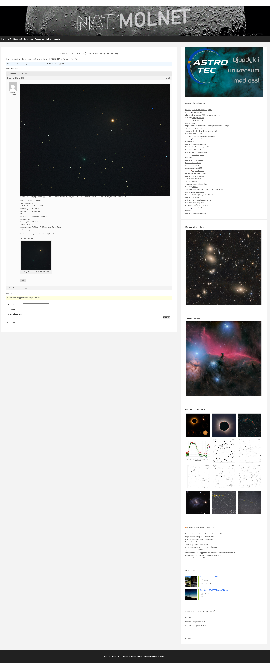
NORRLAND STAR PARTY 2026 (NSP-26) (214, 590)
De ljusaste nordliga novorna (195, 173)
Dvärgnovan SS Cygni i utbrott (196, 152)
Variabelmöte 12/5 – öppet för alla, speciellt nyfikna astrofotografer (210, 553)
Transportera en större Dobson (196, 184)
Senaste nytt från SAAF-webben (200, 527)
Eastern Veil (189, 142)
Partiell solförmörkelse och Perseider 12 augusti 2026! (204, 534)
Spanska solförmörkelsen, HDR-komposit (200, 136)
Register (15, 322)
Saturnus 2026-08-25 (193, 163)
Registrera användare (43, 39)
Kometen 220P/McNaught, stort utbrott (199, 205)
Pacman (188, 211)
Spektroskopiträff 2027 (193, 168)
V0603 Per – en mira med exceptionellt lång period (204, 189)
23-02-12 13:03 (52, 64)
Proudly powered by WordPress (155, 656)
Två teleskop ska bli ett (193, 179)
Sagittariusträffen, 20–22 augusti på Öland (201, 547)
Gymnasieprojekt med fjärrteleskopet (199, 539)
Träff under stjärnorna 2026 (209, 577)
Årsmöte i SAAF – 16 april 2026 (196, 558)
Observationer (16, 59)
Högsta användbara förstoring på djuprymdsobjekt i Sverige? (207, 126)
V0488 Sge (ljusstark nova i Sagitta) (198, 110)
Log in (8, 322)
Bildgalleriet (18, 39)
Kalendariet (28, 39)
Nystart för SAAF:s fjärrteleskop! (196, 542)
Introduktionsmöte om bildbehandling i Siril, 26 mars (204, 555)
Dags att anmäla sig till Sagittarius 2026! (200, 537)
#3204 (168, 78)
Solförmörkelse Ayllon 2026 (195, 120)
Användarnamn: (14, 305)
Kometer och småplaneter (32, 59)
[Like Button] (23, 280)
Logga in (57, 39)
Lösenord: (11, 310)
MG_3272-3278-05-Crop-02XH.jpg (36, 272)
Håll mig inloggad (16, 314)
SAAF (9, 39)
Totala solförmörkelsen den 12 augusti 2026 (201, 131)
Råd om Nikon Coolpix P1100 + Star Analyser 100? (202, 115)
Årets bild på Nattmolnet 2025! (196, 545)
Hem (3, 39)
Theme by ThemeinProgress (132, 656)
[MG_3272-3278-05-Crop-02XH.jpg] (36, 255)
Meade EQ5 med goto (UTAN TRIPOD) (199, 195)
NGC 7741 (188, 158)
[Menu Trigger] (1, 2)
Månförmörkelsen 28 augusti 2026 (197, 147)
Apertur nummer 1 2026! (194, 550)
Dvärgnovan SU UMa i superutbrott (198, 200)
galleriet (201, 227)
